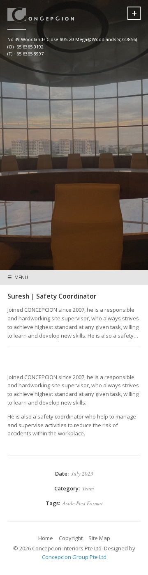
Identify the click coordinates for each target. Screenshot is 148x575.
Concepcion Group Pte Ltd (74, 557)
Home (45, 538)
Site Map (99, 538)
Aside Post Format (82, 503)
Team (88, 488)
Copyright (71, 538)
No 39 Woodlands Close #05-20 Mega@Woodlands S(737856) (72, 39)
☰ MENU (17, 277)
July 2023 (82, 473)
